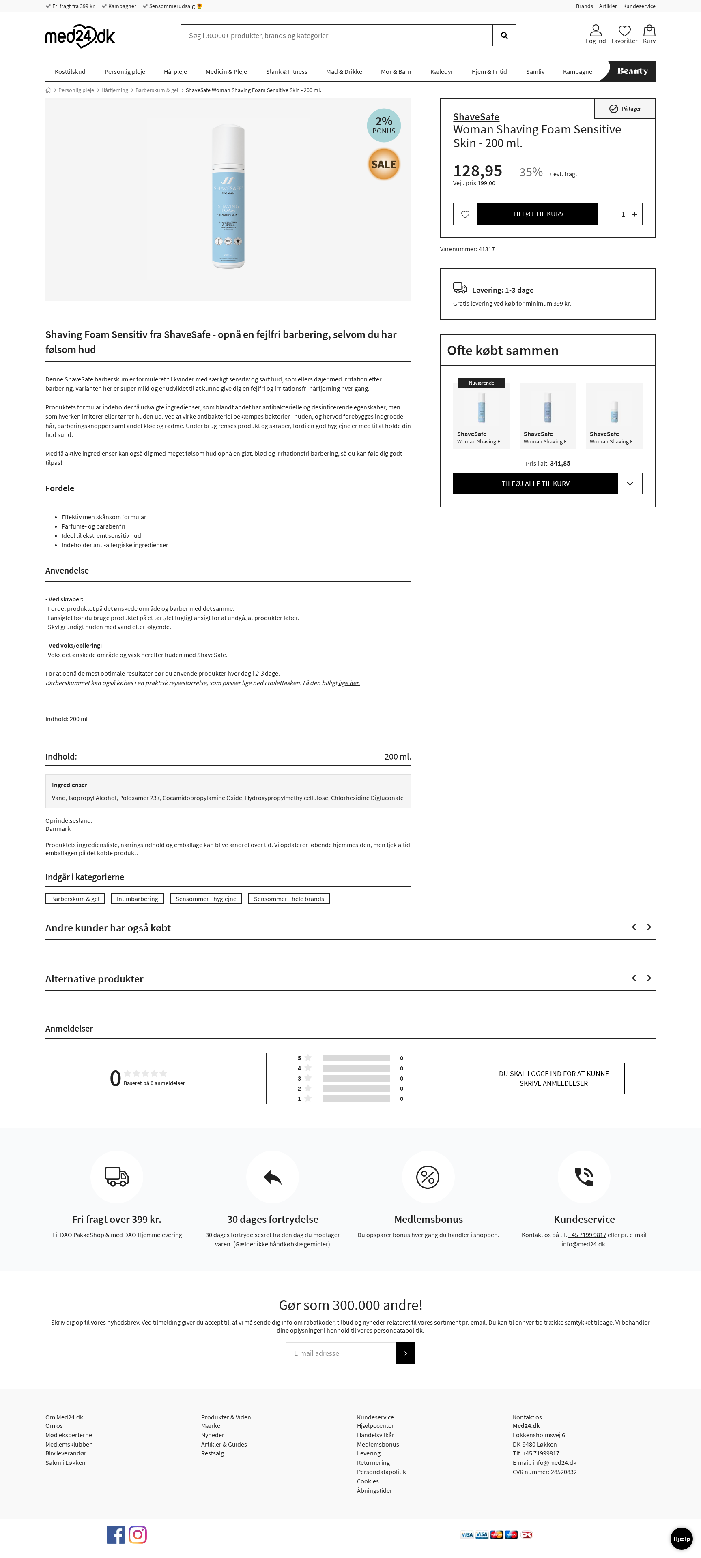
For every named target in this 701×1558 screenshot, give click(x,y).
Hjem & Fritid (489, 71)
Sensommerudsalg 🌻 (175, 6)
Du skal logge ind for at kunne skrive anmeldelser (554, 1078)
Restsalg (212, 1453)
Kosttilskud (70, 71)
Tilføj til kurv (537, 214)
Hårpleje (175, 71)
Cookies (368, 1481)
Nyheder (212, 1435)
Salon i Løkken (65, 1462)
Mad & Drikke (344, 71)
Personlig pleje (125, 71)
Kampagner (121, 6)
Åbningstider (374, 1490)
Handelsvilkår (375, 1435)
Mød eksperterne (68, 1435)
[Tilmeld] (405, 1353)
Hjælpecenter (375, 1425)
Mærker (212, 1425)
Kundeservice (639, 6)
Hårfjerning (114, 90)
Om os (54, 1425)
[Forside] (48, 90)
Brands (584, 6)
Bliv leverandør (65, 1453)
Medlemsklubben (69, 1444)
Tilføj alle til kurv (536, 483)
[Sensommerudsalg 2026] (384, 164)
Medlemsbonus (378, 1444)
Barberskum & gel (156, 90)
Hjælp (681, 1538)
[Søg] (504, 35)
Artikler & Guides (224, 1444)
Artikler (608, 6)
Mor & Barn (396, 71)
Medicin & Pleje (226, 71)
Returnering (373, 1462)
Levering (369, 1453)
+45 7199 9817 (587, 1235)
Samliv (535, 71)
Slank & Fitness (286, 71)
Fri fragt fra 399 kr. (73, 6)
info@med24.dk (583, 1244)
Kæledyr (441, 71)
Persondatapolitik (381, 1472)
